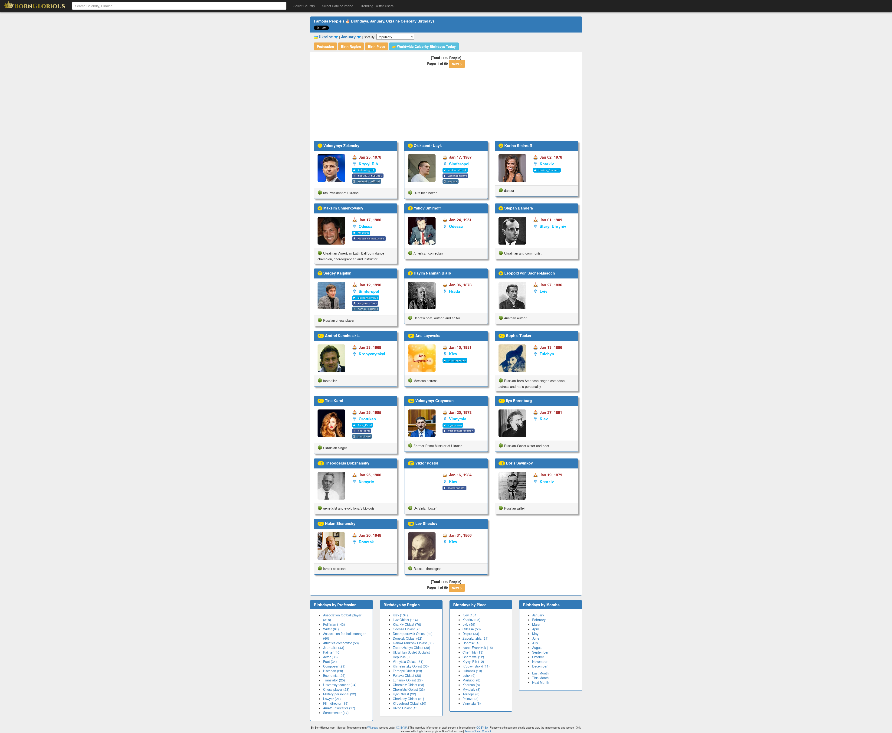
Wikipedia (372, 727)
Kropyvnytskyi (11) (476, 666)
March (536, 624)
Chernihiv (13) (472, 652)
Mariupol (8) (471, 680)
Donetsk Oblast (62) (407, 638)
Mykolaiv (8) (471, 689)
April (535, 629)
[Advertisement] (446, 106)
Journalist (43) (333, 647)
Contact (486, 731)
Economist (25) (334, 675)
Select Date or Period (337, 5)
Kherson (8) (471, 684)
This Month (540, 677)
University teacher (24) (340, 684)
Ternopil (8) (470, 694)
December (540, 666)
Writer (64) (331, 629)
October (538, 656)
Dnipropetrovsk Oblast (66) (413, 633)
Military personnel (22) (339, 694)
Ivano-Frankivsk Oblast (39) (413, 643)
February (539, 619)
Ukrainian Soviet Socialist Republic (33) (411, 654)
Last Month (540, 673)
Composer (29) (334, 666)
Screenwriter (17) (336, 712)
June (535, 638)
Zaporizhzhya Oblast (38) (411, 647)
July (535, 643)
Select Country (304, 5)
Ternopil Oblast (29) (407, 670)
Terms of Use (473, 731)
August (537, 647)
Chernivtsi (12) (473, 656)
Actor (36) (330, 656)
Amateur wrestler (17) (339, 708)
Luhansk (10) (472, 670)
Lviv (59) (468, 624)
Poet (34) (330, 661)
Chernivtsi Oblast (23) (409, 689)
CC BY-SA (401, 727)
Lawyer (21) (332, 698)
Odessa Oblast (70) (407, 629)
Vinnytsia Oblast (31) (408, 661)
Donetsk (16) (472, 643)
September (540, 652)
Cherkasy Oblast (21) (408, 698)
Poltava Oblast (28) (407, 675)
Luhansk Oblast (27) (408, 680)
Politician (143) (334, 624)
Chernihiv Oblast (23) (408, 684)
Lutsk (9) (469, 675)
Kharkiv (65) (471, 619)
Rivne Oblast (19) (406, 708)
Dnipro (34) (470, 633)
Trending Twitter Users (377, 5)
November (540, 661)
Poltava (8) (470, 698)
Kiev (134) (400, 615)
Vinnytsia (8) (471, 703)
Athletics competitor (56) (341, 643)
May (535, 633)
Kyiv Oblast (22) (404, 694)
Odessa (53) (471, 629)
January (538, 615)
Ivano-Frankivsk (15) (477, 647)
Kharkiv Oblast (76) (407, 624)
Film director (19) (335, 703)
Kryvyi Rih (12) (473, 661)
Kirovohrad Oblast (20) (409, 703)
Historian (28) (333, 670)
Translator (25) (334, 680)
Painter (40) (332, 652)
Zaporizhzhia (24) (475, 638)
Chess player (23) (336, 689)
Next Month (540, 682)
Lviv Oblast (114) (405, 619)
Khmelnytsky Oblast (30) (411, 666)
